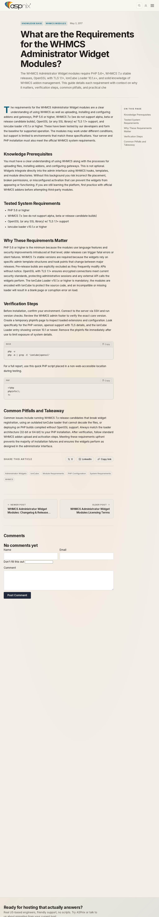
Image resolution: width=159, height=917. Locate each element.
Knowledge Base (32, 23)
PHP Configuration (77, 473)
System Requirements (100, 473)
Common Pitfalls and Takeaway (135, 143)
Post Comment (17, 595)
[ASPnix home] (17, 5)
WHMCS (9, 479)
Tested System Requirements (132, 121)
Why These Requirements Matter (138, 130)
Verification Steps (133, 136)
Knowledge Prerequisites (137, 114)
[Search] (139, 6)
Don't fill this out (14, 561)
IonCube (35, 473)
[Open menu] (152, 6)
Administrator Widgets (16, 473)
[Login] (146, 6)
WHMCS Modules (56, 23)
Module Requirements (53, 473)
